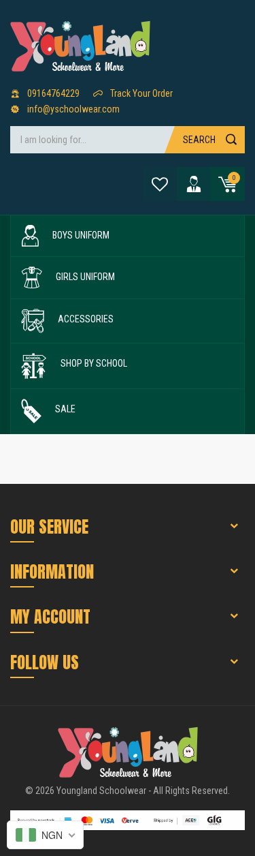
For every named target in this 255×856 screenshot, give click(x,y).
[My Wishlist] (160, 184)
